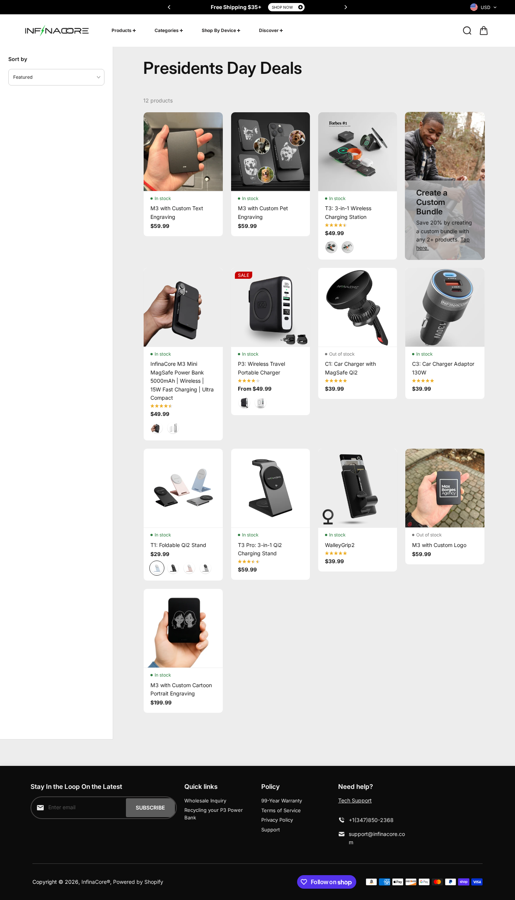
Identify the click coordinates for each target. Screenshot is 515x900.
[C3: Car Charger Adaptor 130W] (444, 307)
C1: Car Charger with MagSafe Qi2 (350, 368)
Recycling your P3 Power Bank (213, 814)
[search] (467, 30)
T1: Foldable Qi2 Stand (178, 545)
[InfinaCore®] (57, 30)
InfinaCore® (95, 882)
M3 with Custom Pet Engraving (263, 212)
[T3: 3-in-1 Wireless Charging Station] (357, 151)
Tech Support (355, 800)
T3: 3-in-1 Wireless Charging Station (348, 212)
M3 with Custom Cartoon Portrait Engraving (181, 689)
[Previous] (169, 7)
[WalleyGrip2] (357, 488)
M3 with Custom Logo (439, 545)
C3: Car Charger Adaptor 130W (443, 368)
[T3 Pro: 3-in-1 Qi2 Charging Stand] (270, 488)
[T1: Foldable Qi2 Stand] (183, 488)
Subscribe (150, 807)
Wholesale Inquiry (205, 801)
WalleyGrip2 (340, 545)
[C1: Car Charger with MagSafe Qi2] (357, 307)
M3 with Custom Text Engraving (176, 212)
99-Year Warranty (281, 801)
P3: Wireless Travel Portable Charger (261, 368)
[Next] (345, 7)
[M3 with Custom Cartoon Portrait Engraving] (183, 628)
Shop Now (282, 7)
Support (270, 830)
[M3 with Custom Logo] (444, 488)
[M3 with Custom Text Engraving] (183, 151)
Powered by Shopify (138, 882)
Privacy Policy (277, 820)
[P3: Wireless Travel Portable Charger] (270, 307)
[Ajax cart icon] (483, 30)
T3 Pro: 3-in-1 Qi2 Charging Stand (260, 549)
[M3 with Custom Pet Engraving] (270, 151)
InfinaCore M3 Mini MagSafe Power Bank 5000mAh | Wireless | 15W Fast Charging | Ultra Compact (182, 381)
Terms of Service (281, 810)
